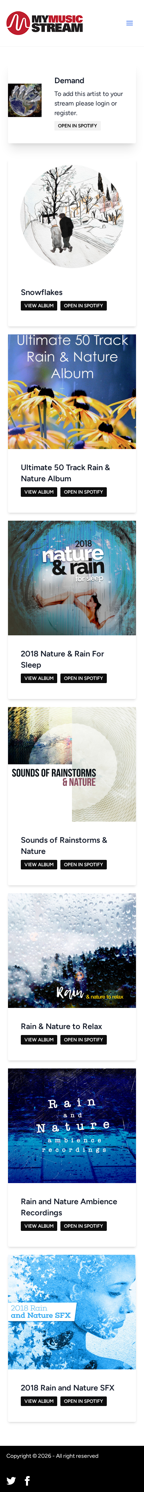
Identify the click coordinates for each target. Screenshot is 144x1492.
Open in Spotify (77, 126)
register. (65, 113)
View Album (39, 306)
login (103, 103)
